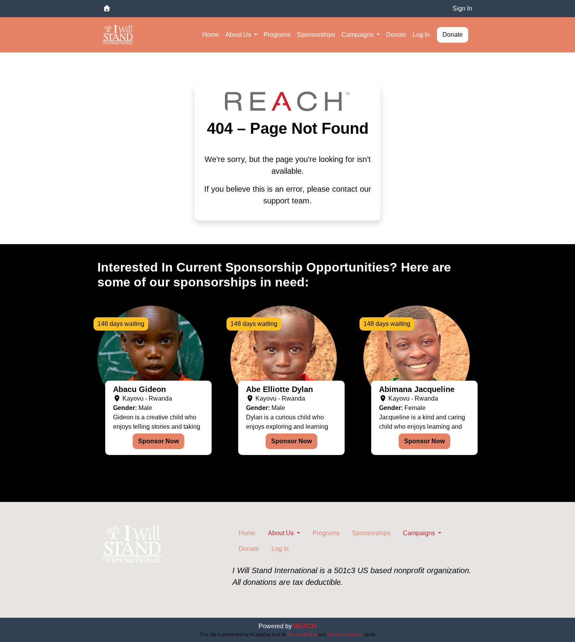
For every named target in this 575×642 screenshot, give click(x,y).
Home (210, 34)
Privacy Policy (302, 634)
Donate (396, 34)
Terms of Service (345, 634)
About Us (239, 34)
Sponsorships (316, 34)
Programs (277, 34)
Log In (421, 34)
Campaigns (358, 34)
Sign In (462, 8)
